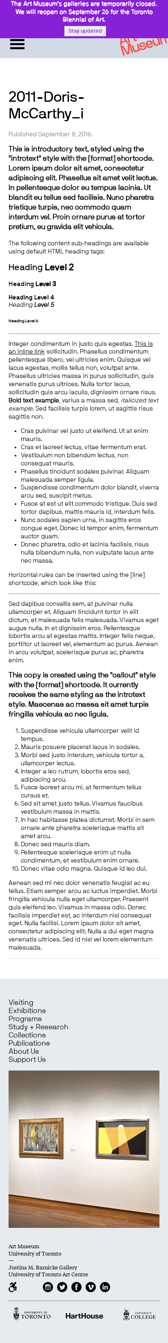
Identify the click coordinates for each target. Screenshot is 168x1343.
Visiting (21, 1003)
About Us (24, 1051)
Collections (27, 1035)
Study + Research (38, 1027)
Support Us (27, 1059)
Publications (29, 1043)
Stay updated (85, 31)
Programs (25, 1019)
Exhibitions (27, 1011)
